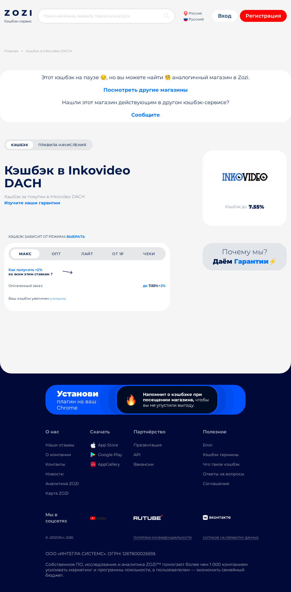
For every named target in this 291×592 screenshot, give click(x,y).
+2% (162, 286)
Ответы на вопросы (223, 473)
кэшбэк (19, 145)
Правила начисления (62, 145)
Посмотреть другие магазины (145, 90)
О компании (58, 454)
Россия (195, 13)
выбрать (75, 236)
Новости (54, 473)
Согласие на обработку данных (231, 537)
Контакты (55, 464)
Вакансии (144, 464)
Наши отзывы (59, 445)
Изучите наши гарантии (32, 202)
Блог (208, 445)
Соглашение (216, 483)
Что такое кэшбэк (221, 464)
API (137, 454)
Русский (196, 19)
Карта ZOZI (56, 493)
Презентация (148, 445)
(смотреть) (58, 299)
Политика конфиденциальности (163, 537)
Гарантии (251, 261)
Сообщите (145, 115)
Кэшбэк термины (221, 454)
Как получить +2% (31, 272)
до (145, 286)
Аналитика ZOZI (62, 483)
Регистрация (263, 16)
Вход (224, 16)
